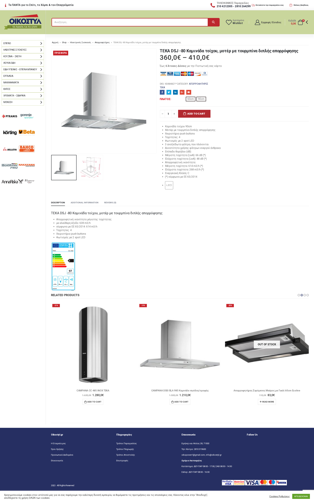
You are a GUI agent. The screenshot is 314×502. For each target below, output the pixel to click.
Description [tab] (58, 202)
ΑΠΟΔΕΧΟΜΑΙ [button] (301, 496)
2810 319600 (200, 449)
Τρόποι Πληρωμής (125, 449)
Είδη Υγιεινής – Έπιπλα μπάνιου (20, 69)
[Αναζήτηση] (213, 22)
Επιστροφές (122, 460)
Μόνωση (7, 102)
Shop (64, 42)
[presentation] (51, 101)
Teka (162, 87)
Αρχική (55, 42)
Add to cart (196, 114)
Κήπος (6, 89)
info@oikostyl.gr (214, 455)
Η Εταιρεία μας (58, 443)
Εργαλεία (8, 76)
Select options (267, 401)
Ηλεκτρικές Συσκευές (80, 42)
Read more (181, 401)
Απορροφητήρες (102, 42)
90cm (201, 98)
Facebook (162, 92)
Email (188, 92)
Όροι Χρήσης (57, 449)
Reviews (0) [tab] (110, 202)
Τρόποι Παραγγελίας (126, 443)
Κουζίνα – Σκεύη (12, 56)
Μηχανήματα (11, 82)
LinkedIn (175, 92)
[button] (298, 295)
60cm (190, 98)
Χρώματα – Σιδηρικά (14, 95)
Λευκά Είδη (9, 63)
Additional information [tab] (84, 202)
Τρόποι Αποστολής (125, 455)
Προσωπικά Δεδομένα (62, 455)
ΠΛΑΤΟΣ (165, 99)
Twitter (168, 92)
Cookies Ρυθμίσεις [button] (279, 496)
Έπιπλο (7, 43)
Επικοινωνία (57, 460)
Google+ (182, 92)
